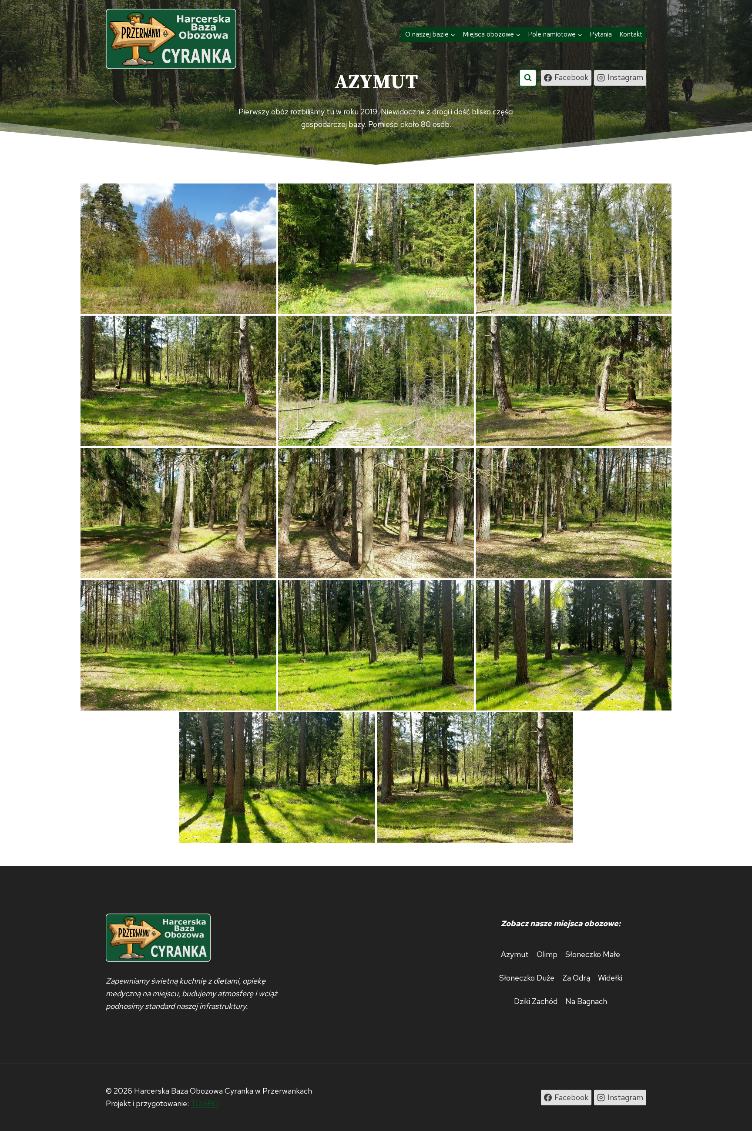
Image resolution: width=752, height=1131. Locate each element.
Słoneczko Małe (592, 954)
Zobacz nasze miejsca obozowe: (560, 923)
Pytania (601, 34)
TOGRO (205, 1103)
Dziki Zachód (535, 1001)
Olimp (547, 954)
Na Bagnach (586, 1001)
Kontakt (631, 34)
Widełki (610, 978)
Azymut (515, 954)
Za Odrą (576, 978)
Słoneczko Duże (526, 978)
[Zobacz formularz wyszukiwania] (528, 78)
